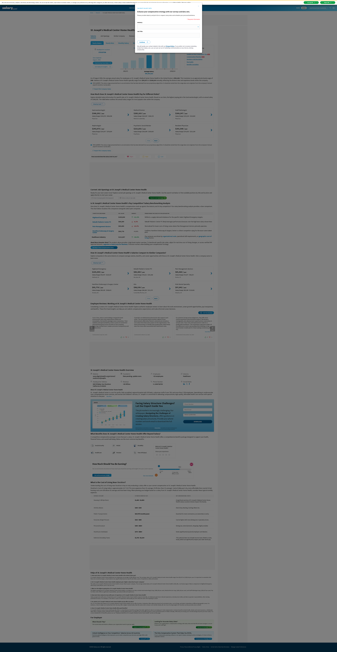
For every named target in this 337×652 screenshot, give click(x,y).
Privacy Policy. (170, 46)
